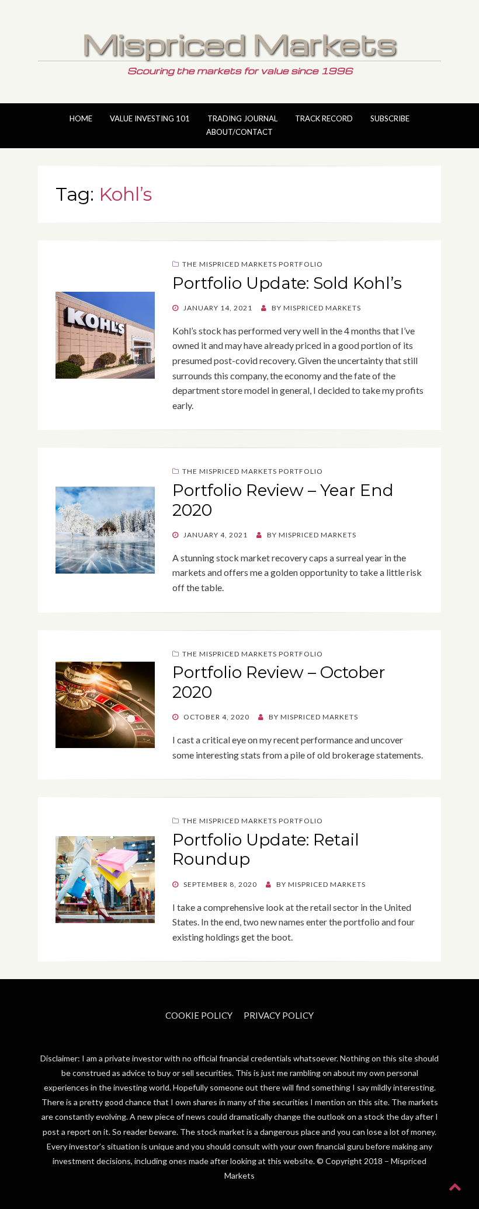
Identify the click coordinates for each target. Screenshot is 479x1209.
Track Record (324, 118)
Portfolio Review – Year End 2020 (283, 500)
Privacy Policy (279, 1015)
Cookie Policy (198, 1015)
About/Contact (239, 132)
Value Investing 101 (150, 118)
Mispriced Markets (239, 43)
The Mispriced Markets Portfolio (252, 264)
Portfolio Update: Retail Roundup (265, 849)
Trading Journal (242, 118)
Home (81, 118)
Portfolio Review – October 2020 (279, 682)
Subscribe (389, 118)
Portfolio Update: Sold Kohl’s (287, 283)
